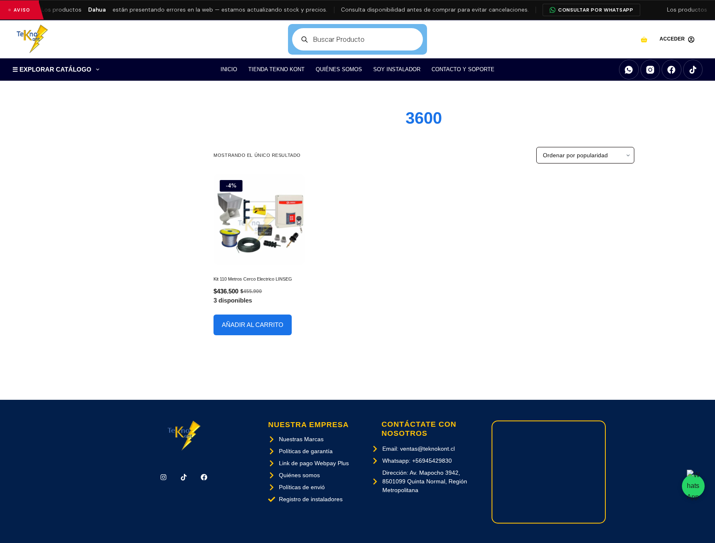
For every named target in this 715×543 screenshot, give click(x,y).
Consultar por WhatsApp (595, 10)
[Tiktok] (184, 477)
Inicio (229, 69)
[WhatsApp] (629, 69)
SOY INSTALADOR (396, 69)
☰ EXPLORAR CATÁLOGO (51, 69)
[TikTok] (693, 69)
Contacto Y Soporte (463, 69)
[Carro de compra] (644, 39)
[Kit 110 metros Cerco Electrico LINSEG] (259, 219)
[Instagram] (650, 69)
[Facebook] (671, 69)
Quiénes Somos (339, 69)
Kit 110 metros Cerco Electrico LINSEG (253, 278)
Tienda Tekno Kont (276, 69)
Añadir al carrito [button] (252, 324)
